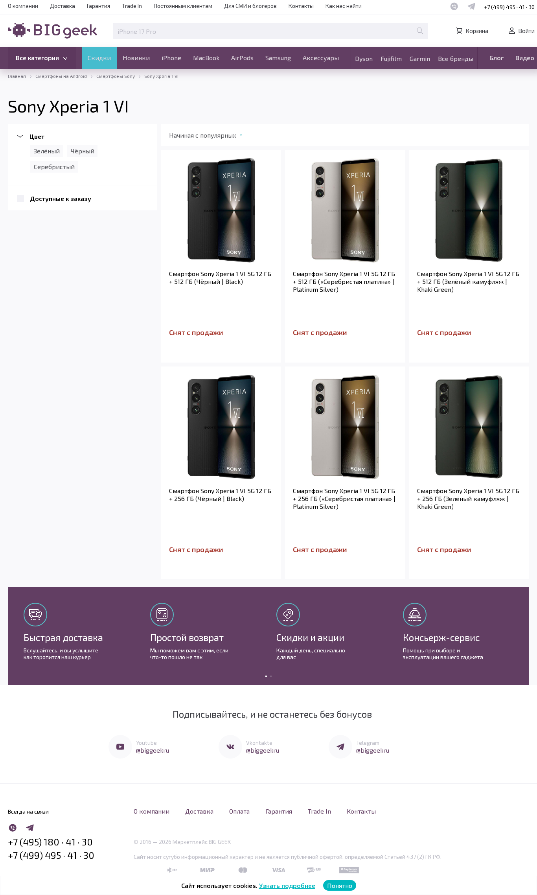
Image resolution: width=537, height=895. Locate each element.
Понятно (339, 885)
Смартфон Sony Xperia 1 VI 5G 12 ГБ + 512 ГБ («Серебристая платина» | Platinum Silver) (344, 281)
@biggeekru (152, 750)
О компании (23, 5)
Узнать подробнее (287, 885)
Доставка (62, 5)
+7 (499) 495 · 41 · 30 (509, 7)
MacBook (206, 57)
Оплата (239, 811)
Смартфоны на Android (61, 76)
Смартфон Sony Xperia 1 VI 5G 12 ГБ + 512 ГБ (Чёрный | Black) (220, 277)
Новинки (136, 57)
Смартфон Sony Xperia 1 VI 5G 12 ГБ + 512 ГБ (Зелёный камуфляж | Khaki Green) (468, 281)
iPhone (171, 57)
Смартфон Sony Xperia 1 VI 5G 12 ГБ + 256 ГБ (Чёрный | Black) (220, 494)
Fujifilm (391, 58)
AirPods (242, 57)
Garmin (420, 58)
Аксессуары (321, 57)
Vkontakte (259, 742)
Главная (17, 76)
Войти (526, 30)
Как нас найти (344, 5)
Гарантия (98, 5)
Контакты (301, 5)
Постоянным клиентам (183, 5)
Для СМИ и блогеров (250, 5)
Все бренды (455, 58)
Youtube (146, 742)
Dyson (364, 58)
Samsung (278, 57)
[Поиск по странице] (420, 30)
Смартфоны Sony (115, 76)
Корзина (476, 30)
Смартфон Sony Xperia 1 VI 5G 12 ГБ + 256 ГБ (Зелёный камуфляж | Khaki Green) (468, 498)
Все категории (37, 57)
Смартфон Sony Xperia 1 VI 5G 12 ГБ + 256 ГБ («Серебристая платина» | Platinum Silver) (344, 498)
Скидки (99, 57)
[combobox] (214, 137)
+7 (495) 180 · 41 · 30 (50, 841)
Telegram (367, 742)
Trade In (132, 5)
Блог (496, 57)
